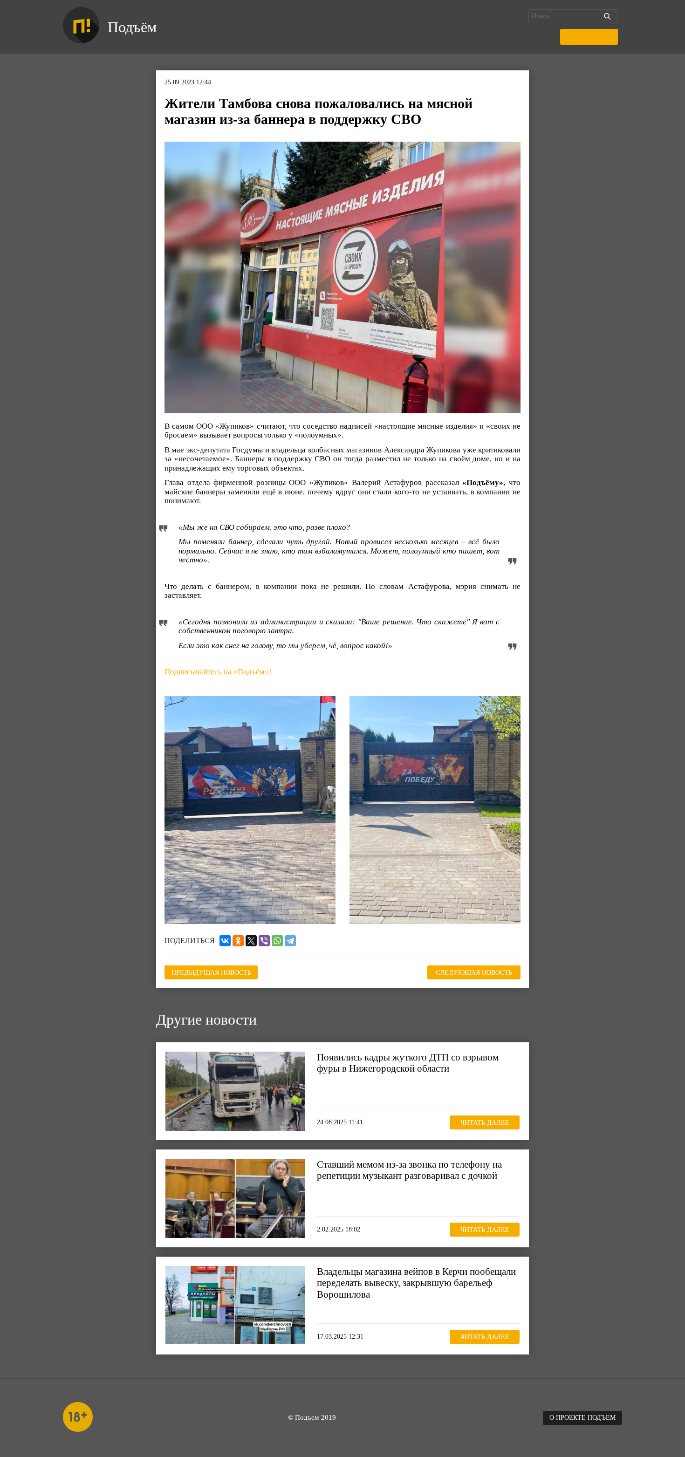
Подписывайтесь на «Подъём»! (218, 671)
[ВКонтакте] (225, 940)
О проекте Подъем (582, 1417)
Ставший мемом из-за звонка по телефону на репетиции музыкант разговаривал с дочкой (409, 1170)
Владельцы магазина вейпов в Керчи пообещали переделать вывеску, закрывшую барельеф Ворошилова (416, 1283)
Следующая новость (474, 972)
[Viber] (264, 940)
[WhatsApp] (277, 940)
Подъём (132, 27)
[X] (251, 940)
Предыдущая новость (211, 972)
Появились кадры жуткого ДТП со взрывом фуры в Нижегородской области (408, 1063)
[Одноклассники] (238, 940)
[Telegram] (290, 940)
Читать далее (484, 1122)
